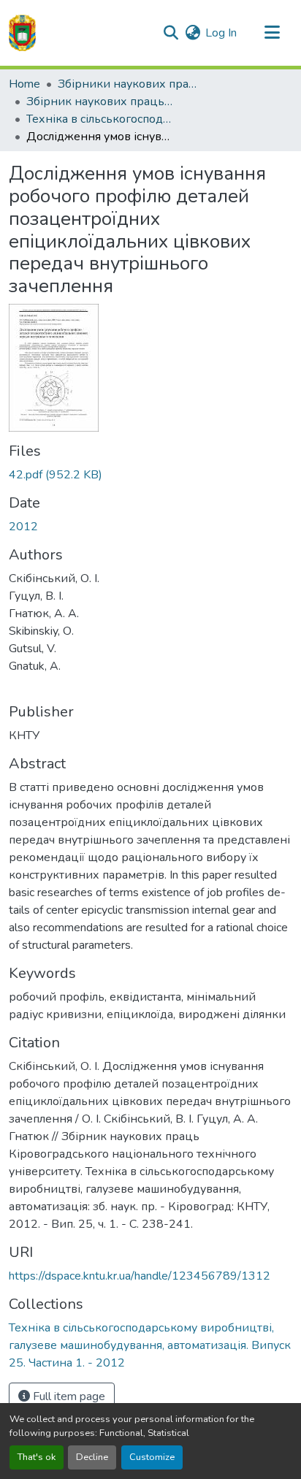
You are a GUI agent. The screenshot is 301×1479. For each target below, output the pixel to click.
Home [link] (24, 84)
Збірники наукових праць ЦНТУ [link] (131, 84)
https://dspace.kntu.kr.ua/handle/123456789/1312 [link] (139, 1276)
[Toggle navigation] (271, 33)
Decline (92, 1457)
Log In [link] (221, 33)
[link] (150, 475)
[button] (22, 33)
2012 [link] (23, 527)
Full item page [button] (67, 1396)
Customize (152, 1457)
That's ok (37, 1457)
